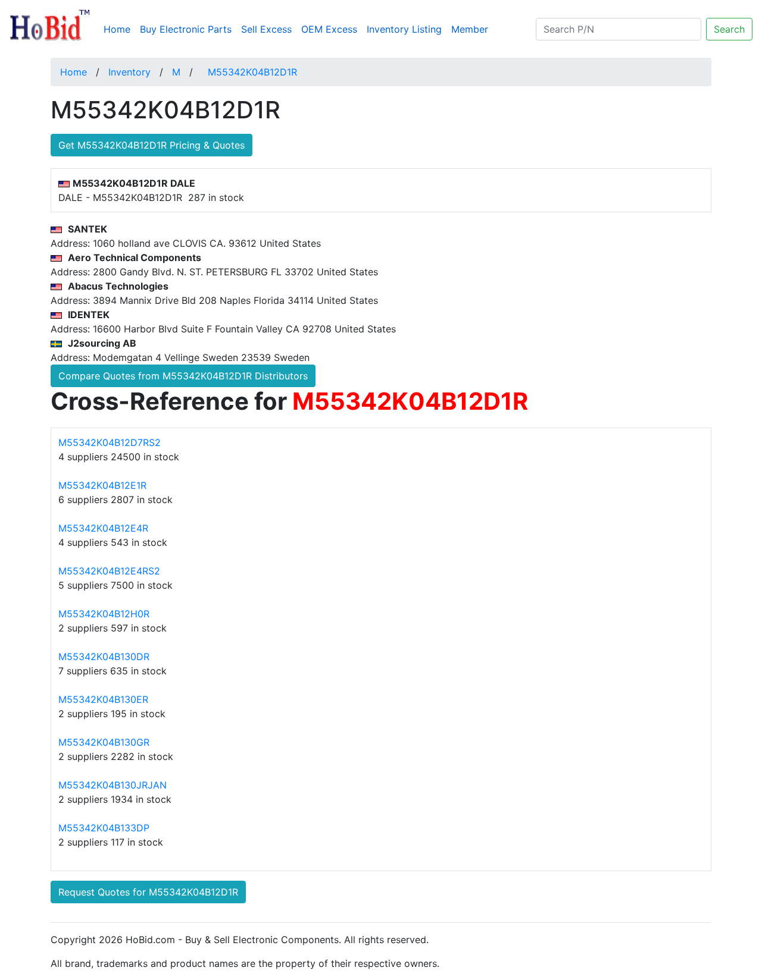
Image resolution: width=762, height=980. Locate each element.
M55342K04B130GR (103, 742)
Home (119, 29)
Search (729, 29)
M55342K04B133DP (103, 828)
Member (469, 29)
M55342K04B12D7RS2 (109, 442)
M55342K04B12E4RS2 (109, 571)
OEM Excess (329, 29)
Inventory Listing (404, 29)
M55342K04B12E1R (102, 485)
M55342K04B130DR (103, 656)
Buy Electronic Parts (186, 29)
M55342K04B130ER (103, 699)
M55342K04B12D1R (252, 72)
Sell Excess (266, 29)
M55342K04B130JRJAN (112, 785)
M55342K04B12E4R (103, 528)
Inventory (129, 72)
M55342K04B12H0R (103, 614)
